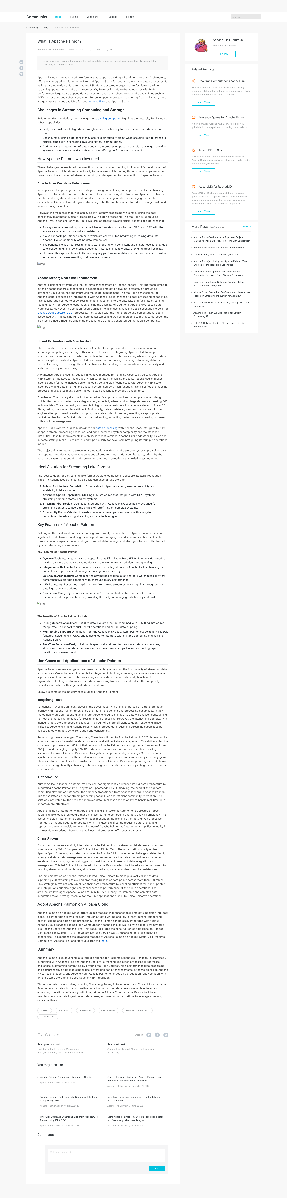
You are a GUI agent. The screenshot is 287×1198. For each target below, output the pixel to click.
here (104, 940)
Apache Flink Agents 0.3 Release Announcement (219, 247)
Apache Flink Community (50, 49)
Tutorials (112, 16)
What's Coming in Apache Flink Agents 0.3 (215, 254)
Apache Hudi (85, 1010)
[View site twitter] (165, 1035)
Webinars (92, 16)
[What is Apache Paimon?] (21, 62)
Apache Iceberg (108, 1010)
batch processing (107, 428)
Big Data (44, 1010)
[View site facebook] (157, 1035)
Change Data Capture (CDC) (55, 312)
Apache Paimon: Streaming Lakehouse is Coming (66, 1077)
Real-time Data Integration (137, 1010)
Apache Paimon (48, 1016)
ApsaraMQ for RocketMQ (215, 186)
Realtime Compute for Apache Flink (221, 81)
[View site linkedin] (148, 1035)
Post (157, 1168)
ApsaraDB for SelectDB (213, 150)
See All (245, 226)
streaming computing (108, 118)
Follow (224, 54)
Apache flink (64, 1010)
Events (74, 16)
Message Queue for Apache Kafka (221, 117)
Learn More (203, 102)
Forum (130, 16)
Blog (58, 16)
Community (32, 27)
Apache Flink (97, 101)
